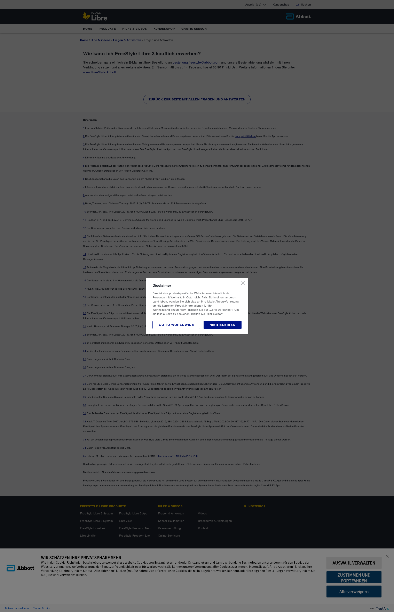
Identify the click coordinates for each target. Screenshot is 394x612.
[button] (223, 325)
